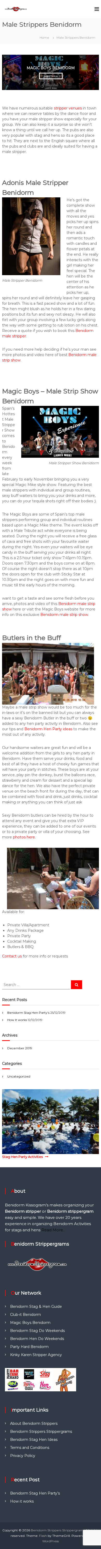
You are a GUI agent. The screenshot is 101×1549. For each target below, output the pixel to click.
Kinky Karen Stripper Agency (36, 1354)
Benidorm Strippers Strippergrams (41, 1431)
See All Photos (59, 76)
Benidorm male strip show (64, 614)
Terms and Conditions (29, 1447)
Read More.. (52, 1229)
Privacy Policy (22, 1455)
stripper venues (68, 108)
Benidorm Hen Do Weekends (37, 1338)
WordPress (50, 1541)
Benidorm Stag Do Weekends (37, 1330)
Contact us (12, 956)
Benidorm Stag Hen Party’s (28, 1013)
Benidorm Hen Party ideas (48, 729)
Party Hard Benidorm (29, 1346)
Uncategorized (18, 1076)
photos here (24, 837)
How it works (17, 1020)
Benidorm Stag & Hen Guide (36, 1306)
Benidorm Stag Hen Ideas (33, 1439)
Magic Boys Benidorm (30, 1322)
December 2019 (19, 1048)
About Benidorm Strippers (33, 1423)
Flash (43, 1536)
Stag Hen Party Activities (22, 1157)
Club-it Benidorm (25, 1314)
